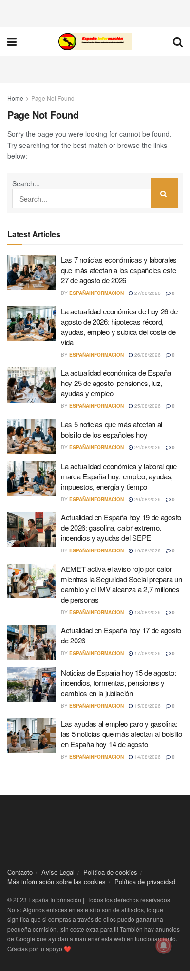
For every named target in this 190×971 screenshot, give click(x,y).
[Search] (164, 193)
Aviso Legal (58, 872)
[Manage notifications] (163, 945)
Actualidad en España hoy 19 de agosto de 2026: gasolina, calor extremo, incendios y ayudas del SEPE (121, 527)
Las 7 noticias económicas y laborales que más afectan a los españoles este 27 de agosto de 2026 (119, 270)
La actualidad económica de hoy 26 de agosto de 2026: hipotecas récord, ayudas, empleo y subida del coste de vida (119, 326)
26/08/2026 (147, 354)
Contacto (20, 872)
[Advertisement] (95, 12)
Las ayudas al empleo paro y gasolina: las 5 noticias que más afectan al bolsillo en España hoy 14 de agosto (121, 733)
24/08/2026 (147, 447)
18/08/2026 (147, 612)
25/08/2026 (147, 406)
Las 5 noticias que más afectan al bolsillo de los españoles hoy (111, 429)
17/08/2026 (147, 653)
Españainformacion (96, 293)
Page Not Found (53, 98)
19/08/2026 (147, 550)
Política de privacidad (144, 881)
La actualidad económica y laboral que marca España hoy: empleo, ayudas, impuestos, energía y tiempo (119, 476)
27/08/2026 (147, 293)
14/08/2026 (147, 756)
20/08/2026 (147, 499)
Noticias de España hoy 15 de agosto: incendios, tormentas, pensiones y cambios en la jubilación (118, 682)
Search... (26, 183)
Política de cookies (110, 872)
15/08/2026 (147, 705)
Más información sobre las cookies (56, 881)
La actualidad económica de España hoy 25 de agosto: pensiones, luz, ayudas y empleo (116, 382)
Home (15, 98)
